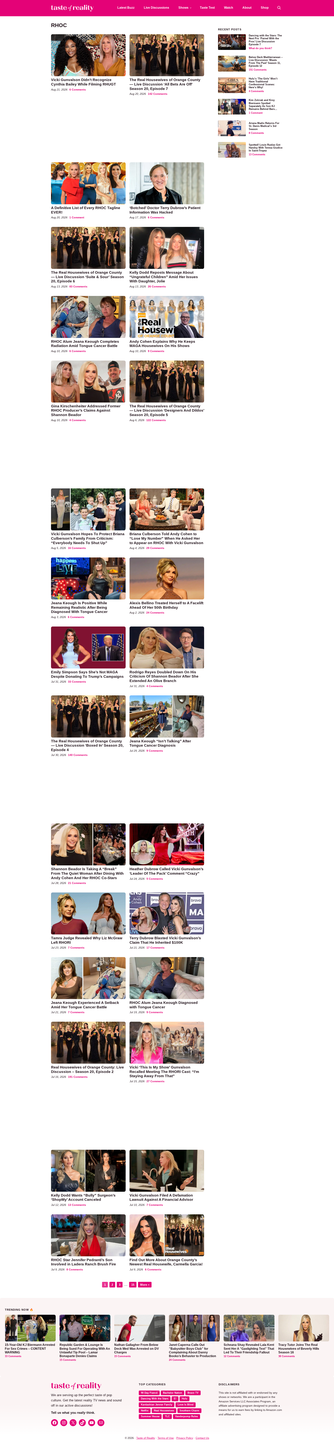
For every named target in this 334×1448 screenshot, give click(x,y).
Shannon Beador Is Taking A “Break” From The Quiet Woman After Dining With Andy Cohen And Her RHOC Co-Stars (87, 873)
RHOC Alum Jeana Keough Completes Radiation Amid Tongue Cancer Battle (85, 343)
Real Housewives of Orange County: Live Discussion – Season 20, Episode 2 (87, 1069)
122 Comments (156, 420)
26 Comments (157, 286)
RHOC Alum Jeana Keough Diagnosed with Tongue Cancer (164, 1005)
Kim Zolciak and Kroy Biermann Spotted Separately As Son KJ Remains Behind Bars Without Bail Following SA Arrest (264, 107)
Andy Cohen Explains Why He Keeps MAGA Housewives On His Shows (162, 343)
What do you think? (260, 48)
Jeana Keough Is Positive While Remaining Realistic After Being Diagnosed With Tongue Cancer (79, 607)
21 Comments (77, 883)
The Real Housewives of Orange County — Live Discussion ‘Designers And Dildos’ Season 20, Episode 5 (167, 410)
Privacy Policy (184, 1437)
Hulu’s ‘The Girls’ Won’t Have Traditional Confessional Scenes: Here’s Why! (263, 83)
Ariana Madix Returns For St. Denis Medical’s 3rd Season (264, 126)
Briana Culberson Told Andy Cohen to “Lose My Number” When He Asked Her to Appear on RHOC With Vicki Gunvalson (166, 538)
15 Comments (68, 1360)
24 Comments (155, 612)
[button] (279, 8)
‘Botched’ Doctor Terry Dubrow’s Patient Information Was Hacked (165, 210)
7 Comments (76, 947)
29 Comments (155, 548)
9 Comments (156, 351)
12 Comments (232, 1356)
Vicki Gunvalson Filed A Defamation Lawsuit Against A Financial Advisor (161, 1197)
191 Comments (78, 1076)
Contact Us (202, 1437)
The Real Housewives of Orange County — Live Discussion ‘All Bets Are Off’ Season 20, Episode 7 (165, 84)
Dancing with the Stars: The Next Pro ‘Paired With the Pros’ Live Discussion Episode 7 (265, 40)
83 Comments (78, 286)
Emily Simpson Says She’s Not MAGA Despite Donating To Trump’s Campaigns (87, 674)
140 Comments (78, 754)
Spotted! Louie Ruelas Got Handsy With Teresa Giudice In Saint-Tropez (265, 148)
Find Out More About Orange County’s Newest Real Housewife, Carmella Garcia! (167, 1262)
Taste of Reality (145, 1437)
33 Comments (77, 681)
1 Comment (76, 217)
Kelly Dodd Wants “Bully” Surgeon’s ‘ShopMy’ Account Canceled (83, 1197)
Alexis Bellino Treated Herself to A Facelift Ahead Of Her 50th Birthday (166, 605)
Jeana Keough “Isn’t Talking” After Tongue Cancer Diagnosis (160, 743)
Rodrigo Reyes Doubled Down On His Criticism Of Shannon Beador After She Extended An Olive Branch (164, 676)
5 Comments (155, 878)
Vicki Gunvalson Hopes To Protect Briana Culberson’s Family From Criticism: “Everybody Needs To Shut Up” (87, 538)
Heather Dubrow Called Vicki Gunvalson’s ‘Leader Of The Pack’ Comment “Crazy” (167, 871)
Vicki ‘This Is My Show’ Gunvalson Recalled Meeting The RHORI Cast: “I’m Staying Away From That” (164, 1071)
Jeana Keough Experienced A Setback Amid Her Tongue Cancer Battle (85, 1005)
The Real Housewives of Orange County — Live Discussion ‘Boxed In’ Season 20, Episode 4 (87, 745)
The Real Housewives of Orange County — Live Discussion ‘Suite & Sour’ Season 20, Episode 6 (87, 276)
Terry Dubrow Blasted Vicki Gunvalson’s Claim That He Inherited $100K (165, 940)
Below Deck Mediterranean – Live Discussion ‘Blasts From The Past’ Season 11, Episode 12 (266, 61)
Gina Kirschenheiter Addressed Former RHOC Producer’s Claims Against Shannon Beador (85, 410)
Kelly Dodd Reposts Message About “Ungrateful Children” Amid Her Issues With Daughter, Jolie (164, 276)
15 (133, 1284)
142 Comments (157, 93)
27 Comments (155, 1081)
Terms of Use (166, 1437)
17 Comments (155, 947)
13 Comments (77, 1204)
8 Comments (74, 1269)
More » (144, 1284)
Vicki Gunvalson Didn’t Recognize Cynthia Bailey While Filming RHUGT (83, 82)
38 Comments (286, 1356)
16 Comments (77, 548)
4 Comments (77, 420)
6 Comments (77, 89)
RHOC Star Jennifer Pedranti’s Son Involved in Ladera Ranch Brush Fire (83, 1262)
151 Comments (258, 69)
